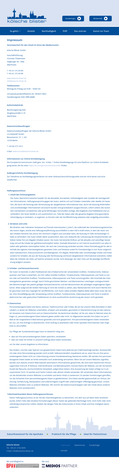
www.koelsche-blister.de (16, 78)
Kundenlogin (94, 445)
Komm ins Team (101, 31)
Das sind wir (80, 31)
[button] (15, 31)
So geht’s (14, 31)
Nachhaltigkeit (49, 31)
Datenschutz (79, 445)
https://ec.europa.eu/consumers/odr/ (45, 165)
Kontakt (64, 450)
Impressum (65, 445)
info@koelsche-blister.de (16, 81)
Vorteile (31, 31)
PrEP (65, 31)
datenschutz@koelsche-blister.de (25, 151)
